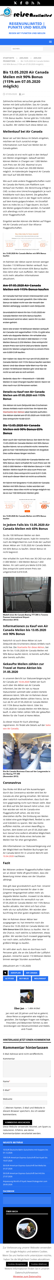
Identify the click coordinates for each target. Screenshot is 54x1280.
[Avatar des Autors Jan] (27, 1235)
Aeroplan (16, 973)
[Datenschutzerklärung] (33, 3)
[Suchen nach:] (27, 48)
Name (6, 1081)
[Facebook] (21, 3)
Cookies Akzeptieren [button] (17, 1264)
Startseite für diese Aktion (30, 647)
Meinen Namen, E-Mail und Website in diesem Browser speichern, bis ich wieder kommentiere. (24, 1111)
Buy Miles (24, 978)
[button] (49, 41)
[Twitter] (15, 3)
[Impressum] (38, 3)
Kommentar (9, 1058)
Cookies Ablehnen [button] (39, 1264)
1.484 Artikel (34, 1008)
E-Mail (6, 1090)
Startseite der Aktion (13, 412)
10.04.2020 (23, 681)
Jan (23, 94)
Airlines (24, 58)
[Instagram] (27, 3)
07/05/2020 (11, 94)
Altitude (9, 978)
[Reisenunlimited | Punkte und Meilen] (26, 16)
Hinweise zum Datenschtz (27, 1276)
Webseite (7, 1099)
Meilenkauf (40, 978)
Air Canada (31, 973)
